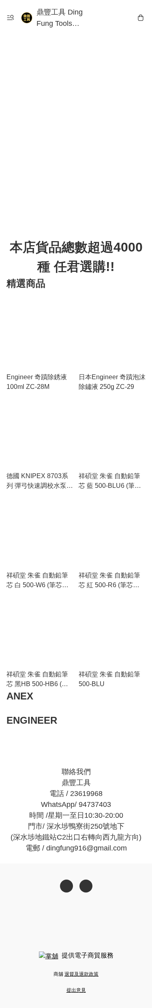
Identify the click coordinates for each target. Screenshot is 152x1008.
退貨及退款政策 (81, 974)
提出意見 (76, 990)
